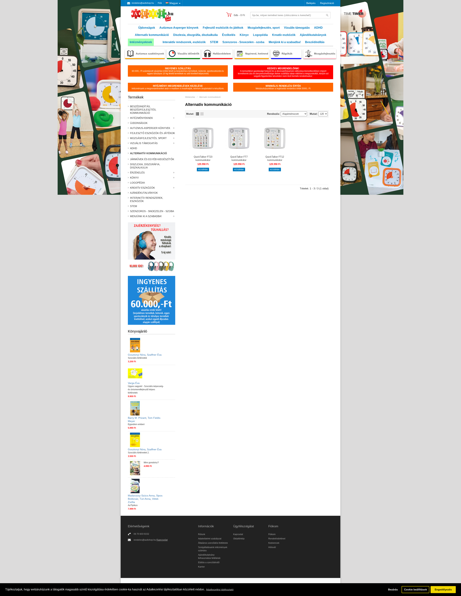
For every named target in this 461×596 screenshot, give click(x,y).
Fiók (160, 3)
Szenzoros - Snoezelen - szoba (243, 42)
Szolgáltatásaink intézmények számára (212, 549)
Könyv (244, 34)
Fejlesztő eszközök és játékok (223, 27)
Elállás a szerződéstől (209, 562)
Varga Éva (134, 383)
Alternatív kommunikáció (152, 34)
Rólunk (201, 534)
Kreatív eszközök (284, 34)
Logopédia (260, 34)
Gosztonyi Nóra (137, 354)
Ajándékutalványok (313, 34)
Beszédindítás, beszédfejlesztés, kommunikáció (143, 109)
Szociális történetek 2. (138, 452)
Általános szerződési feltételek (213, 543)
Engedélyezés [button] (443, 589)
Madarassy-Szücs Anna (141, 495)
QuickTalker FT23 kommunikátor (203, 158)
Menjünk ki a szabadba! (285, 42)
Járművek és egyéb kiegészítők (152, 159)
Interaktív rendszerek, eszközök (184, 42)
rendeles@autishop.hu (143, 3)
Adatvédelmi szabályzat (209, 538)
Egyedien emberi (136, 424)
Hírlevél (272, 547)
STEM (214, 42)
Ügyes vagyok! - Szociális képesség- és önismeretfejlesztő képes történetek (146, 389)
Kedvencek (273, 543)
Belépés (310, 3)
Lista (197, 113)
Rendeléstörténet (276, 538)
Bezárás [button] (393, 589)
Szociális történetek (137, 358)
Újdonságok (146, 27)
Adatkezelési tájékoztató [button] (220, 589)
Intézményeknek (141, 42)
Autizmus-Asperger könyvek (178, 27)
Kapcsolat (162, 539)
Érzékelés (228, 34)
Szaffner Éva (154, 354)
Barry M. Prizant (137, 417)
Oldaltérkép (239, 538)
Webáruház (190, 97)
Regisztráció (327, 3)
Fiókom (272, 534)
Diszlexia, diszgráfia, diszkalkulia (195, 34)
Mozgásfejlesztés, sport (264, 27)
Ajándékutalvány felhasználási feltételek (209, 556)
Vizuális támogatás (297, 27)
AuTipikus (133, 505)
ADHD (318, 27)
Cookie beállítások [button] (415, 589)
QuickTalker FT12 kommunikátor (274, 158)
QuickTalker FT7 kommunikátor (239, 158)
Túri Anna (145, 498)
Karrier (201, 567)
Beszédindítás (315, 42)
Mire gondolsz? (151, 462)
